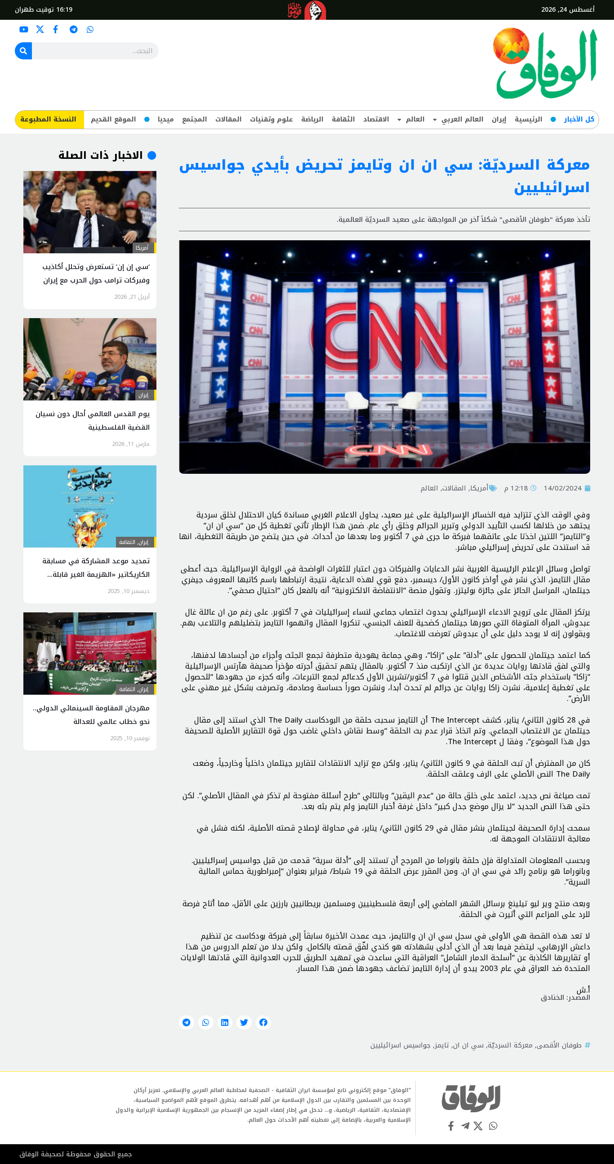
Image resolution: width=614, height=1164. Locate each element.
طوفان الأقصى (559, 1045)
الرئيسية (529, 119)
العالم (415, 119)
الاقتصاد (376, 119)
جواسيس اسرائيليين (400, 1045)
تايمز (442, 1045)
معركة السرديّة (510, 1045)
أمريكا (479, 488)
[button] (263, 1023)
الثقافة (343, 119)
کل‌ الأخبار (579, 119)
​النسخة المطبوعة (48, 119)
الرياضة (312, 119)
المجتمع (194, 119)
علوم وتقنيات (271, 119)
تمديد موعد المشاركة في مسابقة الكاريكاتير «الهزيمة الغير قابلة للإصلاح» (96, 574)
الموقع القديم (113, 119)
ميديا (166, 119)
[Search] (23, 50)
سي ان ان (468, 1045)
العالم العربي (462, 119)
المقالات (228, 119)
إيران (499, 119)
